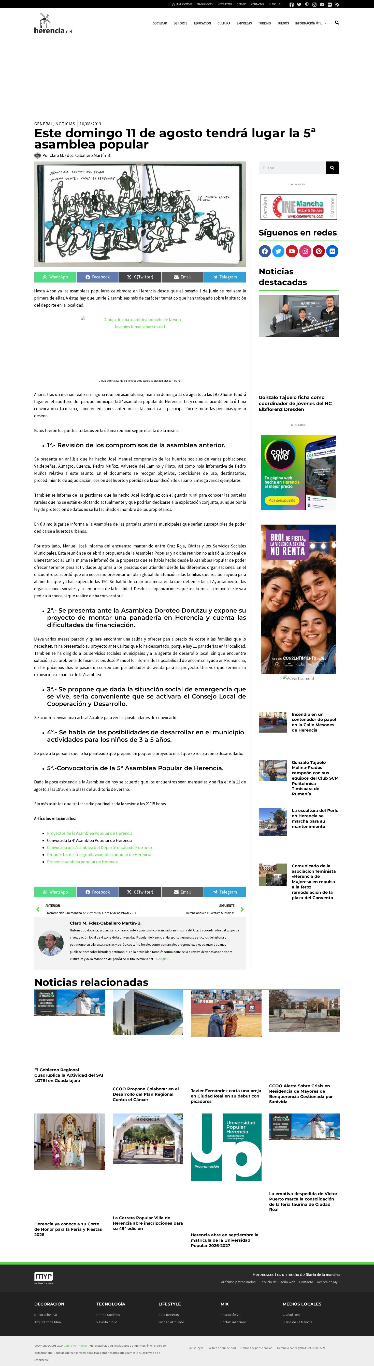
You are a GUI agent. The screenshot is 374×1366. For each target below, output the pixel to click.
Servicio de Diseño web (277, 1178)
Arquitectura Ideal (48, 1218)
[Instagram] (314, 4)
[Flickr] (329, 4)
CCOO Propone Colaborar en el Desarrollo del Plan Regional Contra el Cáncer (146, 1049)
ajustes (198, 1360)
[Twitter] (299, 4)
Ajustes (296, 1358)
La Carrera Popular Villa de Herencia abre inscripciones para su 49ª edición (148, 1131)
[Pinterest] (307, 4)
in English (275, 4)
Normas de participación (256, 1243)
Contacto (306, 1178)
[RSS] (337, 4)
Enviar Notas (204, 4)
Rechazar (265, 1358)
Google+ (162, 959)
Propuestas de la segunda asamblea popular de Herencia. (99, 854)
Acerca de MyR (328, 1178)
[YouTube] (322, 4)
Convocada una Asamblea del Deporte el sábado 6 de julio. (100, 847)
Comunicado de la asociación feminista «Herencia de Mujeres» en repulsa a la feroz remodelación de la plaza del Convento (314, 794)
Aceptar (232, 1358)
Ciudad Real (291, 1210)
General (43, 124)
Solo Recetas (169, 1210)
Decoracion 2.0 (45, 1210)
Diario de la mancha (323, 1170)
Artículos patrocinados (238, 1178)
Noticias (65, 124)
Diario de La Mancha (297, 1218)
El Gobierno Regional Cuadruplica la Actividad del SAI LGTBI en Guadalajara (68, 1049)
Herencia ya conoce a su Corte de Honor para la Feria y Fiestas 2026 (68, 1131)
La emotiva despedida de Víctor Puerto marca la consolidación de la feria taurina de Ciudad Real (303, 1133)
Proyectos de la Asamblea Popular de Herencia (89, 833)
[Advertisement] (187, 76)
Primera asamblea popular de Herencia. (83, 862)
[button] (324, 23)
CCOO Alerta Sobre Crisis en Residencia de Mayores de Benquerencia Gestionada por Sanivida (301, 1051)
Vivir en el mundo (171, 1218)
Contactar (257, 4)
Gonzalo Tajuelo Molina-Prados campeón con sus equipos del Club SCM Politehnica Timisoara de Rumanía (315, 718)
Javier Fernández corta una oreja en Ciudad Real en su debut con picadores (226, 1049)
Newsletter (225, 4)
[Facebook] (291, 4)
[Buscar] (332, 167)
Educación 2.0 (231, 1210)
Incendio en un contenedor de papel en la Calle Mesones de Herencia (314, 680)
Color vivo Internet (75, 1241)
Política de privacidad (222, 1243)
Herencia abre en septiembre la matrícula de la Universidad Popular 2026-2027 (224, 1131)
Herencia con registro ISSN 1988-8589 (301, 1243)
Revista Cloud (106, 1218)
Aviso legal (196, 1243)
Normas (241, 4)
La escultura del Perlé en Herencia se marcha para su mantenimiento (315, 756)
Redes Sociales (108, 1210)
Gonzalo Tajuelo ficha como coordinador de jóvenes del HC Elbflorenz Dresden (295, 361)
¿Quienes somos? (182, 4)
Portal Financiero (233, 1218)
